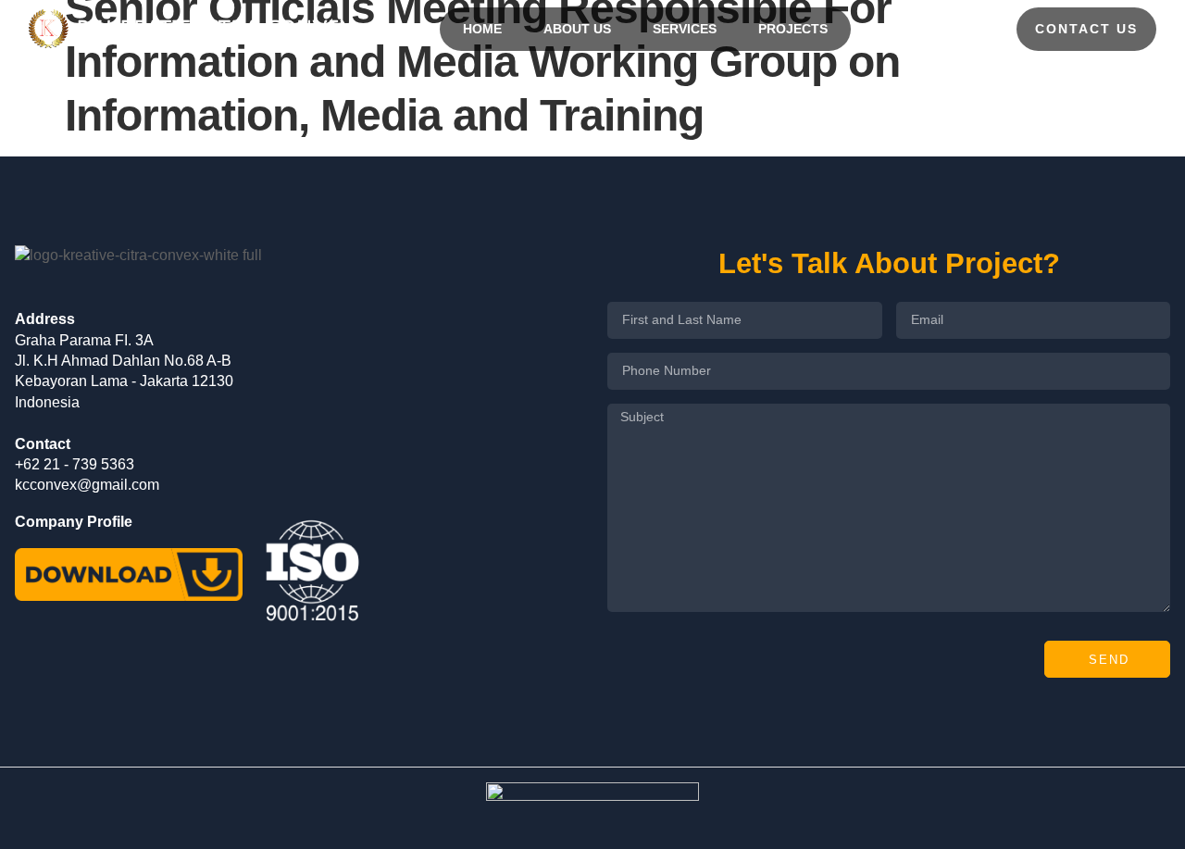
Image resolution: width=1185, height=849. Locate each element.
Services (685, 28)
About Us (577, 28)
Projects (793, 28)
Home (482, 28)
